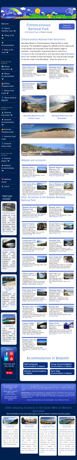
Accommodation (7, 45)
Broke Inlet (26, 67)
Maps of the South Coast (60, 394)
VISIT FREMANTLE (30, 450)
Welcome (5, 24)
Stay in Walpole (55, 184)
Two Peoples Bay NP (8, 305)
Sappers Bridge (28, 323)
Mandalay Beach (55, 67)
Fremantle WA (29, 427)
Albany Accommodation (7, 75)
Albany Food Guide (7, 92)
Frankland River (28, 257)
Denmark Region (64, 389)
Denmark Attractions (6, 114)
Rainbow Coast (25, 387)
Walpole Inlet (27, 340)
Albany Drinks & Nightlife (8, 99)
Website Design (25, 386)
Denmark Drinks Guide (6, 145)
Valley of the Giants (54, 324)
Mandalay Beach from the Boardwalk (62, 117)
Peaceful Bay (54, 307)
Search (6, 186)
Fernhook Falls (54, 240)
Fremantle (24, 442)
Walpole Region (6, 159)
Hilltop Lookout (28, 274)
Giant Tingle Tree (55, 257)
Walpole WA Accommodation (66, 26)
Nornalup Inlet (27, 307)
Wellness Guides (6, 180)
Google (33, 395)
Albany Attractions (5, 68)
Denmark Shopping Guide (7, 130)
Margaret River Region (49, 429)
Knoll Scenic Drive (29, 184)
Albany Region (55, 389)
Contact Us (30, 400)
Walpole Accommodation (7, 167)
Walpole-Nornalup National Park (29, 208)
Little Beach (6, 341)
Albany (7, 429)
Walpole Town (27, 167)
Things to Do (9, 35)
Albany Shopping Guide (7, 85)
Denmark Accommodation (7, 121)
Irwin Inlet (53, 274)
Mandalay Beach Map (28, 85)
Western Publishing (10, 394)
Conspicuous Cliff (28, 240)
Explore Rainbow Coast (7, 29)
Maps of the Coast (7, 51)
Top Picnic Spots (7, 231)
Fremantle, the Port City (28, 429)
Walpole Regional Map (55, 168)
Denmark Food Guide (8, 138)
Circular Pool (54, 224)
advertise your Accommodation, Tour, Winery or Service (52, 400)
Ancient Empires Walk (28, 225)
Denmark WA (59, 386)
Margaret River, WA (48, 427)
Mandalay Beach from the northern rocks (33, 117)
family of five (48, 386)
